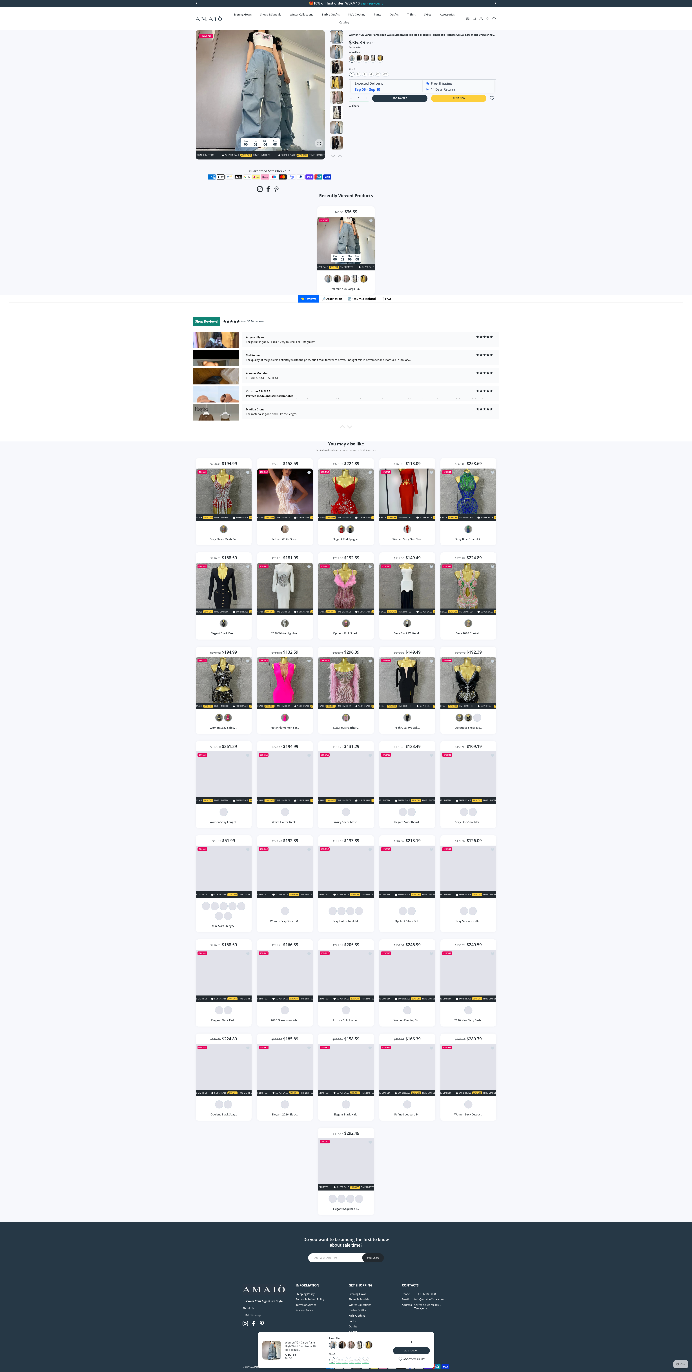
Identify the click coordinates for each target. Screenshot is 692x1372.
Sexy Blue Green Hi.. (468, 539)
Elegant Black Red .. (223, 1020)
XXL (378, 74)
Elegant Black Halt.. (346, 1114)
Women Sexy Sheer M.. (285, 921)
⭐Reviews (308, 299)
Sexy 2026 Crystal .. (468, 633)
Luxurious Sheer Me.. (468, 727)
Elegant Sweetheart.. (407, 822)
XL (371, 74)
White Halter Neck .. (285, 822)
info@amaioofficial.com (429, 1299)
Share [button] (355, 105)
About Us (248, 1308)
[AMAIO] (209, 18)
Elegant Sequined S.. (346, 1209)
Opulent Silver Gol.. (407, 921)
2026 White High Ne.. (284, 633)
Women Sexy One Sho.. (407, 539)
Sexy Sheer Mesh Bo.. (223, 539)
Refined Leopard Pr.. (407, 1114)
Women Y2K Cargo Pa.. (346, 288)
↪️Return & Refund (362, 299)
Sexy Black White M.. (407, 633)
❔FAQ (386, 299)
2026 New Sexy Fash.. (468, 1020)
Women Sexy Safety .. (223, 727)
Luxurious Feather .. (346, 727)
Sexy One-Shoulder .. (468, 822)
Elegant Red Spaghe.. (346, 539)
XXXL (385, 74)
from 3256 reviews (252, 321)
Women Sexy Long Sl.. (224, 822)
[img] (231, 321)
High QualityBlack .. (407, 727)
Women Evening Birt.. (407, 1020)
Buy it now (459, 98)
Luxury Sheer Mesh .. (346, 822)
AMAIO (255, 1367)
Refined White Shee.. (285, 539)
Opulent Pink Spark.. (346, 633)
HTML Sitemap (252, 1315)
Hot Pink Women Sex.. (285, 727)
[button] (196, 3)
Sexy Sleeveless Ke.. (468, 921)
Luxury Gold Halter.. (346, 1020)
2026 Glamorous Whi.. (285, 1020)
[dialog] (474, 18)
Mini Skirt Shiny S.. (223, 926)
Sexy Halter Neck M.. (346, 921)
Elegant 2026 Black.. (285, 1114)
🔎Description (332, 299)
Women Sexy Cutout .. (468, 1114)
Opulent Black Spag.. (223, 1114)
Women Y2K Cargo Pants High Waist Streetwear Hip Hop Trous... (301, 1346)
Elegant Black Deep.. (223, 633)
